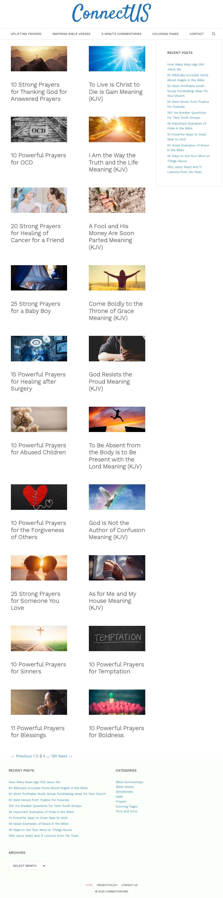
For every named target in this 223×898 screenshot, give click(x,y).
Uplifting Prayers (26, 34)
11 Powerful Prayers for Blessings (37, 732)
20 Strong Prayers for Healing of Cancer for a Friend (37, 233)
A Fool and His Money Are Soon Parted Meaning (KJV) (111, 237)
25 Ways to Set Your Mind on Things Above (40, 829)
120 (54, 756)
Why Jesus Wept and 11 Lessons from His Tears (44, 835)
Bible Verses (125, 787)
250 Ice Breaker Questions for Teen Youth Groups (45, 806)
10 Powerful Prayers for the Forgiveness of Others (38, 530)
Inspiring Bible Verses (71, 34)
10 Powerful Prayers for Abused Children (38, 449)
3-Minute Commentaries (121, 34)
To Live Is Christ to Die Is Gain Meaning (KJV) (115, 91)
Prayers (121, 801)
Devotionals (124, 791)
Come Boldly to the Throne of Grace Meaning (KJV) (116, 310)
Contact (197, 34)
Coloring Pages (165, 34)
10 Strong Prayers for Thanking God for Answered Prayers (39, 91)
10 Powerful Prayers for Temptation (116, 668)
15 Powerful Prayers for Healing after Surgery (38, 381)
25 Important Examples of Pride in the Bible (41, 812)
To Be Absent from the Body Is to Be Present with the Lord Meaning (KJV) (115, 456)
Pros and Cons (126, 811)
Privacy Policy (107, 885)
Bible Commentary (129, 782)
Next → (65, 756)
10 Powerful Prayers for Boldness (116, 732)
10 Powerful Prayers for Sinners (38, 668)
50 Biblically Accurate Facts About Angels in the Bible (48, 788)
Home (89, 885)
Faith (119, 796)
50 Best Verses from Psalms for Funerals (39, 800)
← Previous (21, 756)
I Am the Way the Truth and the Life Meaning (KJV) (113, 162)
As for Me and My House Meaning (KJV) (112, 600)
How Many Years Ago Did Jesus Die (34, 782)
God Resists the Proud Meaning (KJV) (110, 381)
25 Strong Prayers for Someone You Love (35, 600)
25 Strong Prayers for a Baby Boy (35, 307)
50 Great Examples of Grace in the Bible (38, 823)
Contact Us (130, 885)
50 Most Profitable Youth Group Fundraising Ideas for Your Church (187, 90)
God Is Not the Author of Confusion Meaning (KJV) (117, 530)
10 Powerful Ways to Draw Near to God (38, 817)
